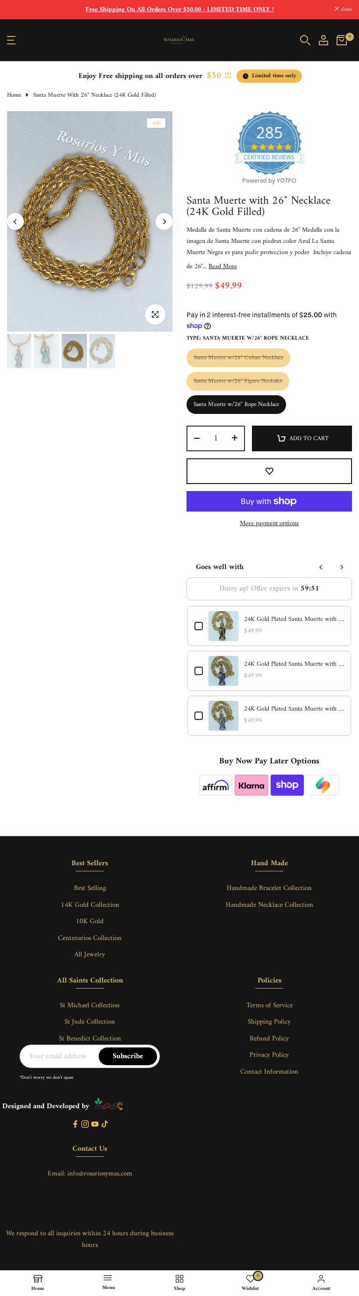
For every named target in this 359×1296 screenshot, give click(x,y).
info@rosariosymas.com (99, 1174)
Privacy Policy (269, 1055)
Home (14, 95)
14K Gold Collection (90, 905)
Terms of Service (269, 1005)
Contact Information (269, 1072)
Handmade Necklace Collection (269, 905)
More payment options (269, 523)
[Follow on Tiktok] (104, 1124)
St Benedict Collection (90, 1039)
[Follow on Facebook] (75, 1124)
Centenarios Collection (90, 938)
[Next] (164, 221)
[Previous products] (321, 567)
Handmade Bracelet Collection (269, 888)
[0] (342, 40)
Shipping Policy (269, 1022)
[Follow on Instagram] (85, 1124)
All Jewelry (89, 954)
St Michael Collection (90, 1005)
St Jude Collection (90, 1022)
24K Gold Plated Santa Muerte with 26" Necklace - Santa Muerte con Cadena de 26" (294, 619)
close (17, 10)
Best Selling (90, 888)
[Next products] (341, 567)
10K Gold (90, 921)
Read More (222, 267)
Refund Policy (269, 1039)
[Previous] (15, 221)
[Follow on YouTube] (95, 1124)
